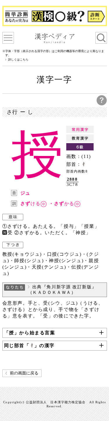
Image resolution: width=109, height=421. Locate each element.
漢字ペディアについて (8, 38)
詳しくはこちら (18, 59)
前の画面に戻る (24, 373)
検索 (101, 38)
